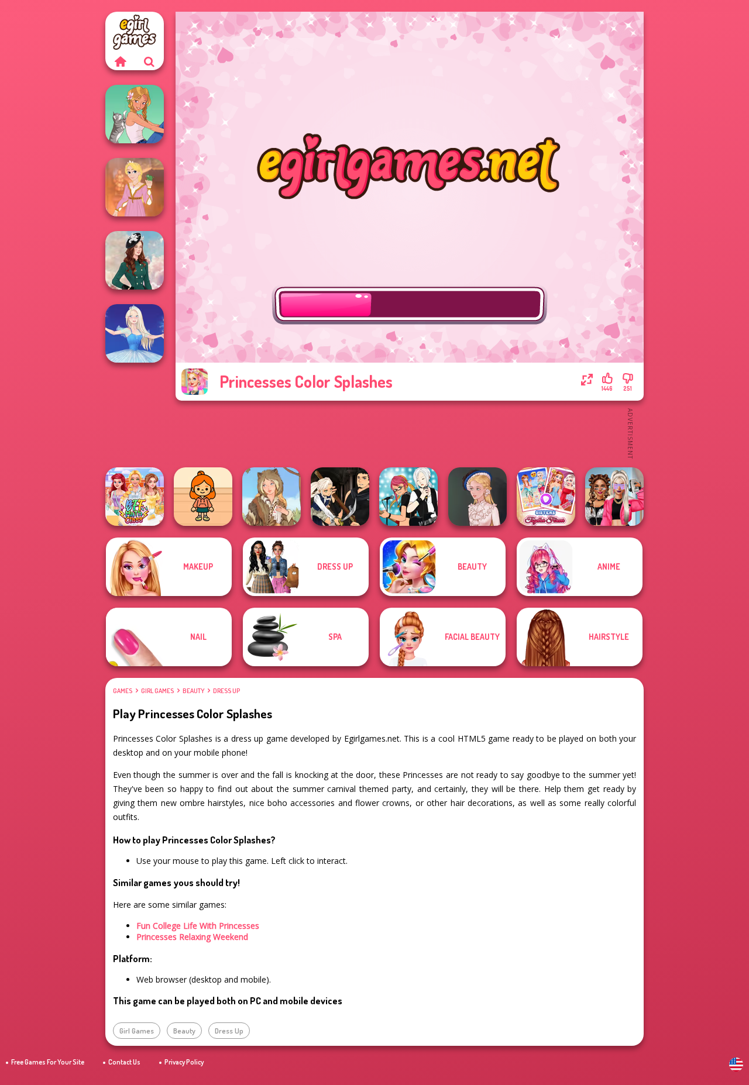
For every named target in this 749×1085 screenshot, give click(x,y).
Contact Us (124, 1062)
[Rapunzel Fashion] (134, 187)
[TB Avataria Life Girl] (203, 496)
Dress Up (226, 691)
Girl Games (157, 691)
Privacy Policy (184, 1062)
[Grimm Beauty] (271, 496)
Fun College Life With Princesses (197, 925)
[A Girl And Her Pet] (134, 114)
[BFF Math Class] (134, 496)
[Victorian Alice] (477, 496)
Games (122, 691)
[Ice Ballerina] (134, 333)
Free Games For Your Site (47, 1062)
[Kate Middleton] (134, 260)
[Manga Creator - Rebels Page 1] (408, 496)
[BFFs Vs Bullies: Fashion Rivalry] (614, 496)
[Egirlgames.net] (120, 61)
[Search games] (149, 61)
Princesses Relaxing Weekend (192, 936)
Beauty (193, 691)
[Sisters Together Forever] (546, 496)
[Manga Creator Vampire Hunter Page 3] (340, 496)
